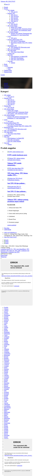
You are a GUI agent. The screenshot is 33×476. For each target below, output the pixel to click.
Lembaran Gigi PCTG (7, 249)
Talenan (13, 62)
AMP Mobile (7, 229)
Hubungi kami (8, 72)
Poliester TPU (11, 13)
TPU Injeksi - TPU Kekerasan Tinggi (21, 30)
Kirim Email (4, 255)
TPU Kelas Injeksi (12, 25)
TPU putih (17, 250)
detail (14, 225)
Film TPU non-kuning (13, 140)
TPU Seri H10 (15, 16)
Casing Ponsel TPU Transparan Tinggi (21, 29)
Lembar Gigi (10, 53)
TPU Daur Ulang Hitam (17, 52)
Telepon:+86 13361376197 (8, 1)
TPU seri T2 (14, 12)
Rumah (6, 7)
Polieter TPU (10, 22)
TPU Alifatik (10, 10)
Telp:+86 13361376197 (10, 237)
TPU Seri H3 (14, 18)
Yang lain (10, 61)
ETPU (9, 36)
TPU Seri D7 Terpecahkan (18, 41)
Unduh (6, 65)
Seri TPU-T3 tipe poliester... (17, 191)
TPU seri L (14, 38)
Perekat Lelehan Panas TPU (15, 39)
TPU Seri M (14, 24)
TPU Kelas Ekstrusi (12, 32)
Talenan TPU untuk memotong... (14, 164)
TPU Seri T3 (14, 21)
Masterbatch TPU (12, 45)
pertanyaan (10, 225)
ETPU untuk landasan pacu (17, 155)
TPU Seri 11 (14, 15)
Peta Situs (6, 228)
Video (9, 69)
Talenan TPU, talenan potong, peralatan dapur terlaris (18, 200)
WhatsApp (3, 257)
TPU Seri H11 (15, 19)
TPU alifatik (7, 95)
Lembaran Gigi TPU (13, 252)
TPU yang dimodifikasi (13, 49)
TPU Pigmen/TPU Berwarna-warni (20, 47)
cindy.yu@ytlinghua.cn (10, 232)
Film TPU (10, 55)
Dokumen (10, 67)
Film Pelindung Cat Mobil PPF (19, 56)
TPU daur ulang (11, 50)
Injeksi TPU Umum (16, 27)
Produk (6, 8)
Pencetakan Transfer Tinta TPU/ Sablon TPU (19, 126)
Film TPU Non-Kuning (17, 58)
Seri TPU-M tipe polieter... (16, 183)
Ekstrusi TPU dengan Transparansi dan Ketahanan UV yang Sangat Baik (21, 34)
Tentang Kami (8, 70)
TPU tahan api (10, 250)
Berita (5, 64)
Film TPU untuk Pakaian (17, 59)
